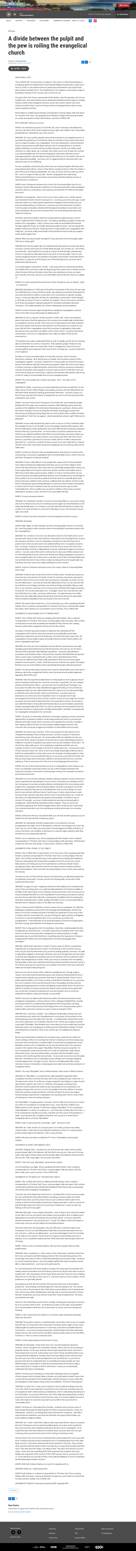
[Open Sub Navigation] (13, 20)
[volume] (14, 14)
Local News (44, 20)
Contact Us (52, 1529)
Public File (52, 1533)
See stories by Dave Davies (19, 1512)
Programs (31, 20)
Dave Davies (22, 61)
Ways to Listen (78, 20)
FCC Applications (106, 1533)
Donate (125, 5)
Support (19, 20)
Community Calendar (61, 20)
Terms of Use (53, 1538)
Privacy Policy (79, 1529)
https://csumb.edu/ (107, 1529)
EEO (76, 1533)
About (8, 20)
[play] (8, 14)
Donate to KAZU (80, 1538)
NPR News (11, 31)
